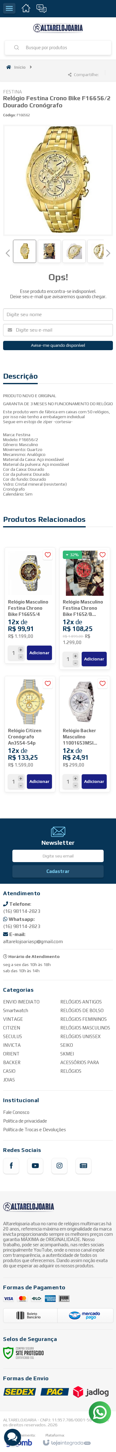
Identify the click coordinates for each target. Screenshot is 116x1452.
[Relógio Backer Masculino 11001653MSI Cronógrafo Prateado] (85, 734)
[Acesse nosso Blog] (83, 1166)
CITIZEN (11, 1027)
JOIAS (9, 1079)
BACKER (11, 1062)
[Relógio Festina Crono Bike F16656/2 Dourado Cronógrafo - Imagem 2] (49, 251)
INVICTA (12, 1045)
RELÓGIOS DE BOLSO (82, 1010)
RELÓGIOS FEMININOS (83, 1019)
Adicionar (39, 652)
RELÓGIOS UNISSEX (80, 1036)
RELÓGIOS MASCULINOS (85, 1027)
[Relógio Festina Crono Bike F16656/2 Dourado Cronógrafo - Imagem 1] (24, 251)
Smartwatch (15, 1010)
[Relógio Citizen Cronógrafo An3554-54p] (30, 734)
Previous (7, 253)
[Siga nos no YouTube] (35, 1166)
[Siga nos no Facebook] (11, 1166)
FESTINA (12, 91)
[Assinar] (58, 871)
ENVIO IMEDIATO (21, 1001)
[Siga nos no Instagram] (59, 1166)
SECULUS (12, 1036)
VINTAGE (13, 1019)
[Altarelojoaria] (58, 28)
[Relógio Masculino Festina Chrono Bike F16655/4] (30, 605)
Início (20, 67)
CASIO (9, 1071)
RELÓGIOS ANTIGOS (81, 1001)
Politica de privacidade (25, 1120)
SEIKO (66, 1045)
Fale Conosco (16, 1112)
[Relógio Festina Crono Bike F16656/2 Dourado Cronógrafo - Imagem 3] (74, 251)
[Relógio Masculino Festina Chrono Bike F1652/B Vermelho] (85, 608)
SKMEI (67, 1053)
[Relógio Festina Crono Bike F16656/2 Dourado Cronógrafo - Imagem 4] (98, 251)
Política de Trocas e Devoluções (34, 1129)
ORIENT (11, 1053)
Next (108, 250)
